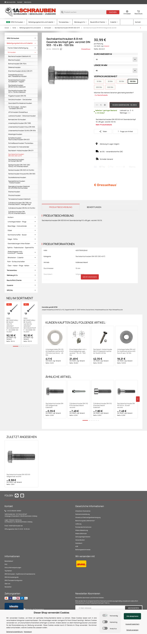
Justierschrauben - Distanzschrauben (22, 116)
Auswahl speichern (132, 624)
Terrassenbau (12, 270)
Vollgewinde (80, 274)
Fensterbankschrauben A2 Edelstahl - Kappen (16, 81)
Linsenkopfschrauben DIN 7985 (19, 123)
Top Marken (8, 571)
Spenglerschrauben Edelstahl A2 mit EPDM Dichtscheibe (19, 187)
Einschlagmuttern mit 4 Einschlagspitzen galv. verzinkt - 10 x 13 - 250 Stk (77, 352)
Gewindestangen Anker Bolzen (19, 243)
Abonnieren (133, 608)
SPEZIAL (10, 290)
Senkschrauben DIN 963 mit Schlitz (21, 170)
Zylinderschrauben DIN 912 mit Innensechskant (17, 212)
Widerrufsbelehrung (81, 530)
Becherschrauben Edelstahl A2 (19, 56)
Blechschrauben (14, 60)
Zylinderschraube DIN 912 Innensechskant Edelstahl (102, 405)
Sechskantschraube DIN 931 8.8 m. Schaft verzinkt (126, 405)
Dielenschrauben (14, 67)
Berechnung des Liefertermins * (85, 521)
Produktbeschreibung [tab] (60, 207)
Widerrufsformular (81, 533)
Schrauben (47, 27)
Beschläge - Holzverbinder (17, 226)
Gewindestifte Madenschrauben (20, 103)
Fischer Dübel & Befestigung (18, 48)
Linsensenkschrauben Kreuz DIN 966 (21, 127)
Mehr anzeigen (90, 277)
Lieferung (78, 524)
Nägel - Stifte (13, 239)
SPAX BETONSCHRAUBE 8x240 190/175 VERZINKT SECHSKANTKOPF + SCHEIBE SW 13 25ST (12, 325)
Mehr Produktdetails (104, 125)
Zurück (7, 27)
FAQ (6, 564)
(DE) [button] (129, 113)
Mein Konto (27, 2)
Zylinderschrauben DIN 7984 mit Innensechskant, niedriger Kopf (20, 203)
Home (14, 27)
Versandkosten (80, 540)
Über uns (7, 584)
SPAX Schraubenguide (11, 577)
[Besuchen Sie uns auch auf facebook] (16, 495)
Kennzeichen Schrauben (17, 119)
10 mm (78, 268)
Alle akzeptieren (132, 616)
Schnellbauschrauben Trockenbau (20, 143)
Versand (106, 46)
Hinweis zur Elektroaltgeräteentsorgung (87, 517)
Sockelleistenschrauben (17, 177)
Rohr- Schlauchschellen (16, 261)
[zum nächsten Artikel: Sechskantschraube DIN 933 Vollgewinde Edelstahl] (140, 28)
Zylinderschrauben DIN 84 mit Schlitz (21, 208)
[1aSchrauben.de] (30, 12)
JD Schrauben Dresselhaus (18, 112)
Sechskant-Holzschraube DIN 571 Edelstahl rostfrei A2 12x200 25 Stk (102, 351)
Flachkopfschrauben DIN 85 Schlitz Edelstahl (16, 86)
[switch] (105, 615)
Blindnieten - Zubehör (16, 257)
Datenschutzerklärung (82, 514)
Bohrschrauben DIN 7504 (17, 64)
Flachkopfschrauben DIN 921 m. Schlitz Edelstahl (17, 91)
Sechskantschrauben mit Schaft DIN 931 (16, 160)
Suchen (112, 12)
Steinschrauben (14, 192)
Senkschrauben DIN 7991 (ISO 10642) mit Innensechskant (19, 165)
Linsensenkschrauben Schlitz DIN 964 (22, 130)
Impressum (78, 543)
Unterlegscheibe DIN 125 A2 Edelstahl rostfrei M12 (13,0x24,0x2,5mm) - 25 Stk (55, 352)
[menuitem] (16, 22)
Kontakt (19, 2)
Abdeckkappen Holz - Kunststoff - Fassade (15, 252)
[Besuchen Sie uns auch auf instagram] (22, 495)
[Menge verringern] (97, 105)
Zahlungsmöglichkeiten (82, 537)
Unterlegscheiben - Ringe (17, 221)
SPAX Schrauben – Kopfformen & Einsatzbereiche (20, 574)
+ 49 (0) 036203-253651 (13, 511)
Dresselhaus (85, 49)
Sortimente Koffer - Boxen (17, 235)
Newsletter (8, 587)
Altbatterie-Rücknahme (82, 511)
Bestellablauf (9, 561)
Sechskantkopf (81, 280)
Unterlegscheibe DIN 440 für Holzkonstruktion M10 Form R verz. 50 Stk (126, 351)
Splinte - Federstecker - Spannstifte (20, 247)
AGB (76, 546)
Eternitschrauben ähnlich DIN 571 (20, 71)
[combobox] (116, 59)
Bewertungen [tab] (94, 207)
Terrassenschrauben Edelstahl (19, 199)
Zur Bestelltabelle (101, 95)
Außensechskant (82, 262)
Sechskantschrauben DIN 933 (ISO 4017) (67, 27)
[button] (55, 337)
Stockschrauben (14, 195)
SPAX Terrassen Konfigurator (13, 580)
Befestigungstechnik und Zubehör (30, 27)
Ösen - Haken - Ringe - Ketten (18, 265)
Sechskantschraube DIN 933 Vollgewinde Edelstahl (54, 405)
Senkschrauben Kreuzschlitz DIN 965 (21, 174)
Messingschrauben (15, 134)
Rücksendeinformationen (83, 527)
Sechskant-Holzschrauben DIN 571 (20, 150)
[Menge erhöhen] (105, 105)
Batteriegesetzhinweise (82, 550)
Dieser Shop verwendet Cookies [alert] (51, 612)
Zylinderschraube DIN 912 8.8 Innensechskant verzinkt (78, 405)
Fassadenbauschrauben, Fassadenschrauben (17, 75)
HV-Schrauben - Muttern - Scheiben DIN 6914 (17, 108)
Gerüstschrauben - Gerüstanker (20, 99)
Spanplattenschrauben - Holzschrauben (16, 182)
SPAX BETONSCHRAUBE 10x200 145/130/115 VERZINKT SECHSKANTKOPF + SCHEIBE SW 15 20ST (30, 325)
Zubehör (10, 285)
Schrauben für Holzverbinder (18, 147)
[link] (21, 38)
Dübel (10, 230)
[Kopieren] (61, 49)
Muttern (11, 217)
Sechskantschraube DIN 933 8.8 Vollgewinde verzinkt (99, 27)
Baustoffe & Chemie (14, 280)
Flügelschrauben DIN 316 (17, 96)
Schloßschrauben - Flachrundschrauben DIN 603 (19, 139)
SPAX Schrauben (13, 38)
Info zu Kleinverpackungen (13, 567)
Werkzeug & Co (12, 275)
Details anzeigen (132, 630)
